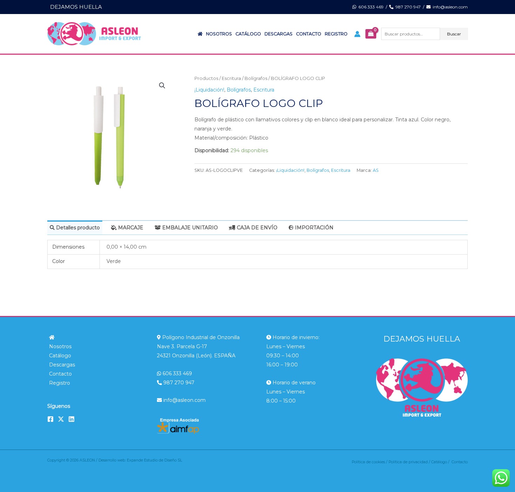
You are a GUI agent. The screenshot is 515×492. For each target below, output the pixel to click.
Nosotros (219, 33)
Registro (336, 33)
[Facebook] (50, 419)
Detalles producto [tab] (77, 227)
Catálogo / (441, 462)
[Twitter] (61, 419)
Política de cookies (368, 462)
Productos (206, 78)
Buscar (454, 33)
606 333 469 (370, 6)
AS (376, 170)
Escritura (231, 78)
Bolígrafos (256, 78)
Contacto (308, 33)
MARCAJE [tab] (130, 227)
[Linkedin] (71, 419)
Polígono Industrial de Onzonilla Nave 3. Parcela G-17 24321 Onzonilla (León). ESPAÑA (198, 346)
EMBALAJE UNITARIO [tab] (189, 227)
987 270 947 (407, 6)
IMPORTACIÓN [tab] (314, 227)
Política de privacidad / (410, 462)
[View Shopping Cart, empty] (370, 34)
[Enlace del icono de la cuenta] (357, 34)
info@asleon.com (449, 6)
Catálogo (248, 33)
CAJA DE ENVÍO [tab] (256, 227)
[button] (162, 85)
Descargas (279, 33)
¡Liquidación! (209, 90)
